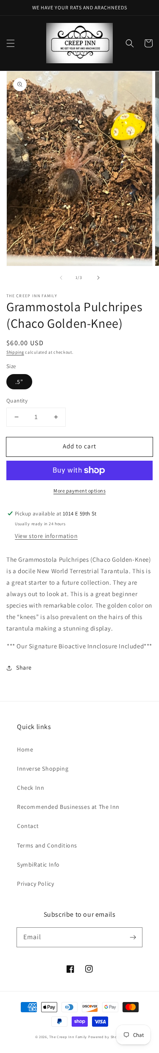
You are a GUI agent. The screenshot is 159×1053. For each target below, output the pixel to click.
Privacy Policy (35, 883)
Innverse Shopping (42, 768)
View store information (46, 536)
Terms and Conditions (47, 845)
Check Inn (30, 787)
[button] (10, 43)
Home (25, 749)
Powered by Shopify (106, 1036)
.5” (19, 382)
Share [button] (24, 667)
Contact (28, 826)
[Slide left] (61, 277)
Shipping (15, 352)
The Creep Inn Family (68, 1036)
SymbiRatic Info (38, 864)
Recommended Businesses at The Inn (68, 807)
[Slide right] (98, 277)
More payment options (79, 490)
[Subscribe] (132, 937)
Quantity (17, 400)
